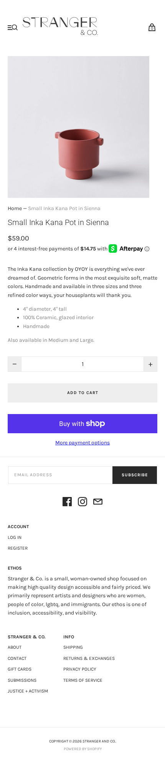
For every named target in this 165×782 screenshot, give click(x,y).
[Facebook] (67, 503)
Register (18, 548)
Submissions (22, 680)
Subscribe (135, 474)
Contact (17, 658)
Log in (14, 537)
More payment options (82, 442)
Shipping (73, 647)
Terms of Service (82, 680)
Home (15, 208)
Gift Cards (19, 669)
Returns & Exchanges (89, 658)
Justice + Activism (28, 691)
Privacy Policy (79, 669)
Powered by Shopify (83, 749)
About (14, 647)
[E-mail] (97, 503)
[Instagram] (82, 503)
